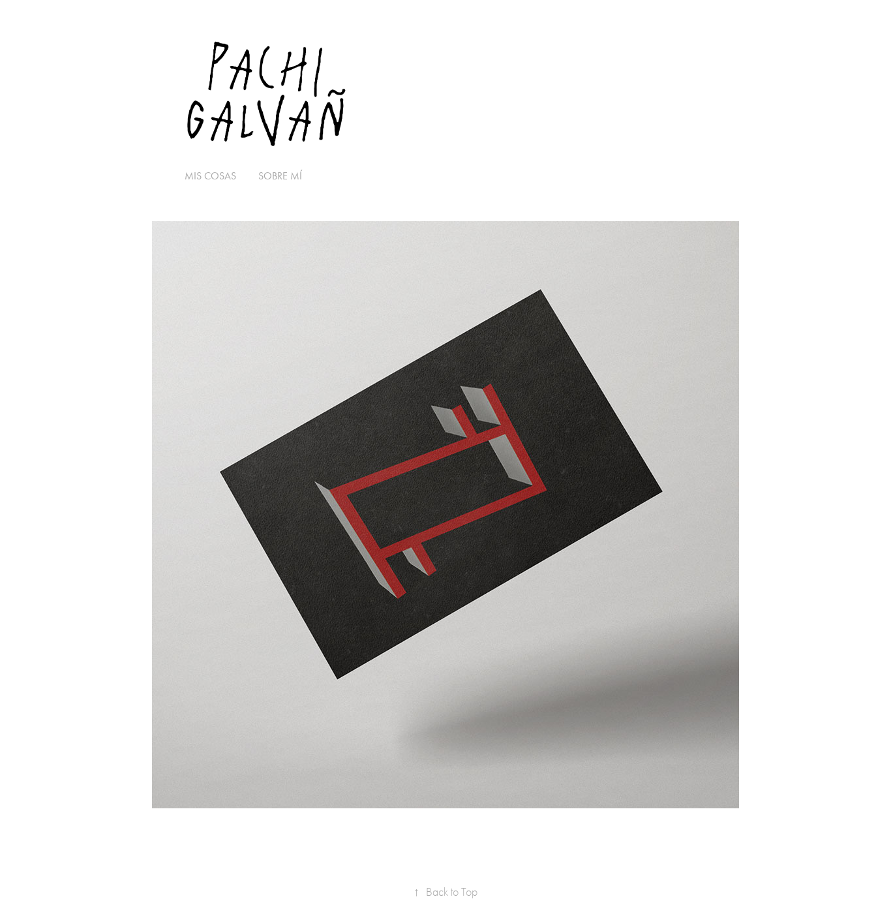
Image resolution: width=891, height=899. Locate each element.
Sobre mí (280, 176)
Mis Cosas (210, 176)
